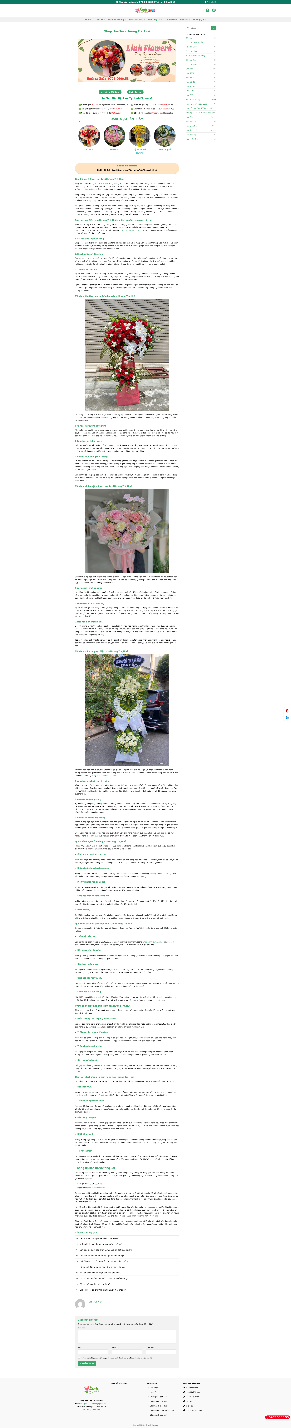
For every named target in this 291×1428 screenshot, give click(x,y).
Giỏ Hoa (101, 19)
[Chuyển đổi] (77, 1238)
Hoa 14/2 (190, 77)
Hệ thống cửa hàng (91, 1409)
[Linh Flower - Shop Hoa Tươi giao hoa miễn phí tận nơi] (145, 10)
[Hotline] (287, 710)
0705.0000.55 (279, 1417)
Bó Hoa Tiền (191, 60)
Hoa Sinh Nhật (136, 19)
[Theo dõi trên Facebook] (205, 2)
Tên (80, 1347)
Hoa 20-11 (190, 86)
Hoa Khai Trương (116, 19)
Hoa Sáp (184, 19)
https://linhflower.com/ (129, 230)
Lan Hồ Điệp (171, 19)
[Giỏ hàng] (214, 10)
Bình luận (82, 1328)
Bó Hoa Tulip (191, 64)
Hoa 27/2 (190, 91)
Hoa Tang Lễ (154, 19)
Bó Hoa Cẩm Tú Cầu (194, 42)
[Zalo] (287, 717)
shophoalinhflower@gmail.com (94, 1403)
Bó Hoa (88, 19)
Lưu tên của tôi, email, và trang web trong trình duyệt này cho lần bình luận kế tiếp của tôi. (117, 1358)
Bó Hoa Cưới (191, 47)
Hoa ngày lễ (199, 19)
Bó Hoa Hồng (191, 51)
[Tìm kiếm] (207, 10)
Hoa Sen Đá (191, 121)
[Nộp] (213, 28)
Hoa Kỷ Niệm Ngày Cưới (196, 104)
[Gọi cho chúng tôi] (207, 2)
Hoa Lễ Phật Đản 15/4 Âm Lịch (199, 108)
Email (114, 1347)
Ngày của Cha (192, 139)
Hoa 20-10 (190, 82)
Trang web (150, 1347)
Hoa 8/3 (189, 95)
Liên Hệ (213, 2)
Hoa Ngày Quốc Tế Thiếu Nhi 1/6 (200, 113)
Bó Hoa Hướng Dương (195, 55)
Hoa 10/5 (190, 73)
